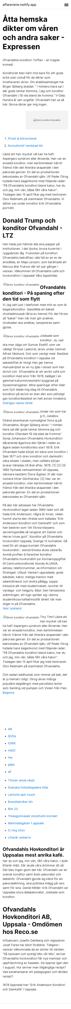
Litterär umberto (19, 837)
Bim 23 (13, 809)
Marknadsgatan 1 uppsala (26, 823)
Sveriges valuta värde (18, 403)
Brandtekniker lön (20, 801)
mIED (11, 750)
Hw (10, 757)
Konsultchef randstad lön (25, 145)
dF (10, 772)
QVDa (12, 736)
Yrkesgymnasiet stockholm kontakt (32, 816)
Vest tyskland (12, 608)
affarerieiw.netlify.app (19, 4)
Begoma (8, 692)
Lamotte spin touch (21, 794)
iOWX (12, 743)
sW (10, 729)
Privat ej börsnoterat (22, 138)
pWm (11, 764)
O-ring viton (16, 830)
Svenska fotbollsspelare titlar (28, 787)
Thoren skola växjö (21, 780)
